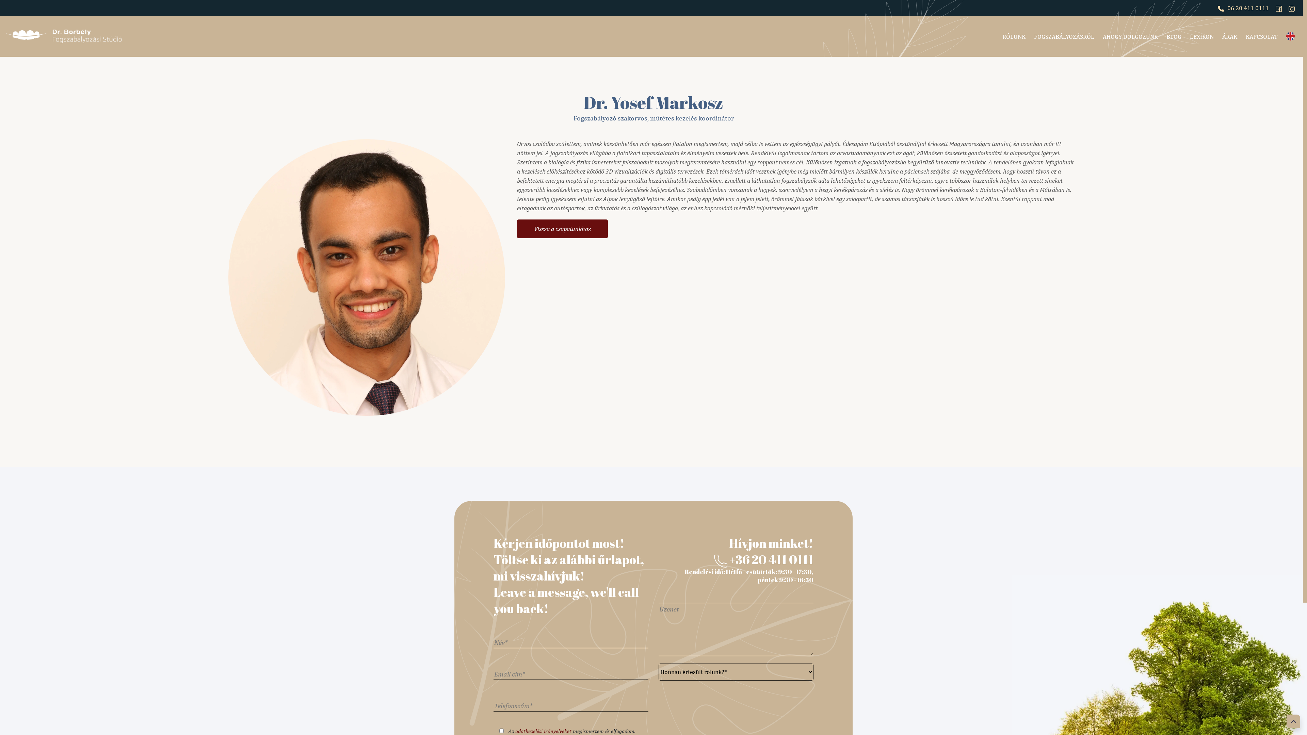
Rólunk (1014, 36)
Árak (1229, 36)
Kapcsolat (1262, 36)
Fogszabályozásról (1064, 36)
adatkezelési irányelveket (543, 731)
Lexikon (1202, 36)
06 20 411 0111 (1247, 8)
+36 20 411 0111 (770, 559)
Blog (1173, 36)
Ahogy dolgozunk (1130, 36)
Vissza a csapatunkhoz (562, 228)
